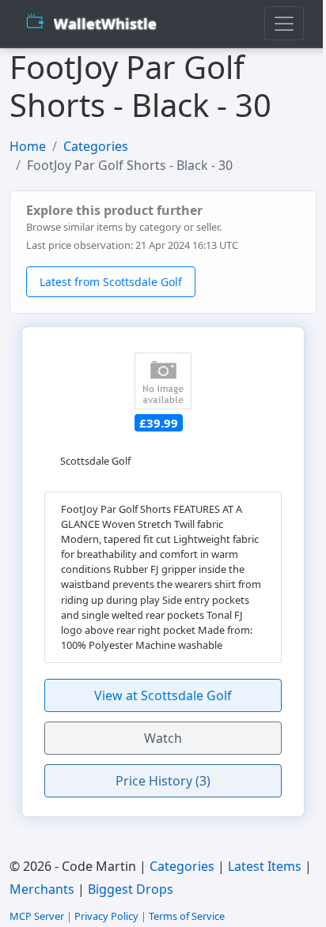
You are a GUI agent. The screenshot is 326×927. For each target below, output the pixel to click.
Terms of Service (187, 916)
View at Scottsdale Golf (163, 695)
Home (27, 146)
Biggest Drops (130, 889)
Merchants (41, 889)
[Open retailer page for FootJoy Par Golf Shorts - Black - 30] (163, 381)
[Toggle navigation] (284, 23)
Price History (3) (163, 780)
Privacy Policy (106, 916)
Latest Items (264, 866)
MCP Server (36, 916)
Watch (163, 738)
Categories (95, 146)
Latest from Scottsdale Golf (111, 281)
